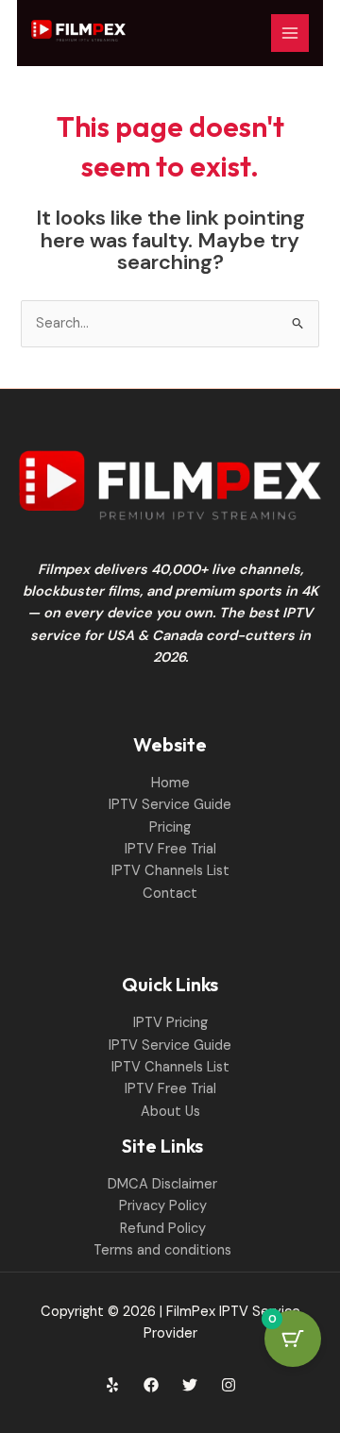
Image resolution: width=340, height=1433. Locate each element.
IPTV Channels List (170, 871)
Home (170, 783)
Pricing (170, 827)
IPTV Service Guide (170, 805)
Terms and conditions (162, 1250)
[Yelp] (112, 1384)
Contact (170, 893)
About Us (170, 1112)
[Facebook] (151, 1384)
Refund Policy (163, 1229)
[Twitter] (189, 1384)
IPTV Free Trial (170, 849)
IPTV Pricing (170, 1023)
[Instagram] (228, 1384)
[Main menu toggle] (290, 33)
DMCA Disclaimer (162, 1184)
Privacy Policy (163, 1206)
